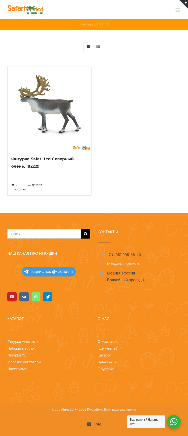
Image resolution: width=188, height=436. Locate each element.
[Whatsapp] (36, 296)
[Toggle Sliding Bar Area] (183, 4)
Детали (37, 185)
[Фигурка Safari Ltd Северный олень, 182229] (49, 108)
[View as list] (98, 47)
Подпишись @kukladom (51, 271)
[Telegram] (47, 296)
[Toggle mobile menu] (178, 10)
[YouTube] (12, 296)
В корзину (20, 187)
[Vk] (24, 296)
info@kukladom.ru (124, 264)
